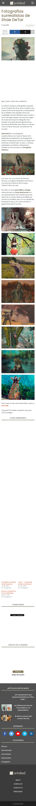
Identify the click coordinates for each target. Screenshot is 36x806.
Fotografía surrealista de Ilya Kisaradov (8, 583)
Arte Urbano (6, 754)
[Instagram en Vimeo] (31, 733)
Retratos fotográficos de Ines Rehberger (8, 592)
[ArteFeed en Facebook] (4, 733)
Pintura (4, 746)
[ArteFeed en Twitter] (11, 733)
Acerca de (18, 784)
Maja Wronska (18, 675)
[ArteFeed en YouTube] (18, 733)
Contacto (18, 788)
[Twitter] (25, 32)
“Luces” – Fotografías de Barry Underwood (25, 583)
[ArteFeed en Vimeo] (24, 733)
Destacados (6, 758)
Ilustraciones (6, 750)
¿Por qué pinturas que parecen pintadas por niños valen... (23, 697)
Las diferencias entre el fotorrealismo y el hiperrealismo (23, 707)
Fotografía (5, 762)
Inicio (18, 780)
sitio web (4, 406)
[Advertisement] (18, 80)
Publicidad (18, 791)
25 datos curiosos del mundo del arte (23, 717)
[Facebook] (15, 32)
